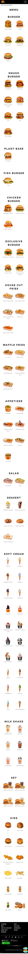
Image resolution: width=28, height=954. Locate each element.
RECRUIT (16, 930)
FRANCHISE (3, 932)
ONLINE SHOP (4, 930)
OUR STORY (16, 926)
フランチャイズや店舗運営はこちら (14, 945)
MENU (5, 5)
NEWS (2, 926)
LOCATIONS (3, 924)
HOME (2, 5)
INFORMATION (17, 928)
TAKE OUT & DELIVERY (6, 928)
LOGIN (1, 952)
